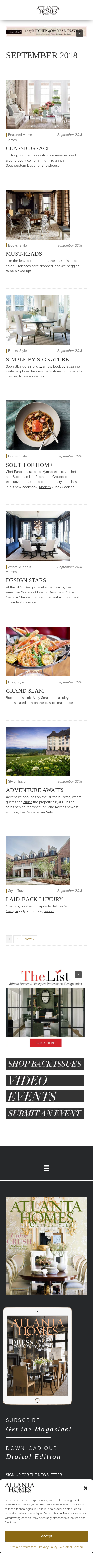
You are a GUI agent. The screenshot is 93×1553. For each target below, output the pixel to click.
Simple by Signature (37, 359)
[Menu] (11, 10)
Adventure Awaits (35, 790)
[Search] (85, 17)
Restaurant (43, 477)
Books (13, 245)
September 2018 (69, 135)
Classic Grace (28, 148)
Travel (21, 781)
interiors (38, 376)
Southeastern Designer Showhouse (33, 165)
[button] (85, 1487)
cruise (27, 802)
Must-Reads (24, 254)
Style (23, 245)
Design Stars (26, 580)
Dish (11, 682)
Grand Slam (25, 691)
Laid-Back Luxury (34, 899)
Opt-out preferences (23, 1547)
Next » (29, 939)
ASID (69, 592)
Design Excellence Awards (44, 587)
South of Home (29, 465)
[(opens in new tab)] (46, 1246)
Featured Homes (20, 135)
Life (31, 477)
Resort (49, 911)
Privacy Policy (48, 1547)
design (31, 602)
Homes (11, 140)
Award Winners (19, 567)
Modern (45, 487)
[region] (46, 31)
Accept (46, 1536)
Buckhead (20, 477)
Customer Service (71, 1547)
